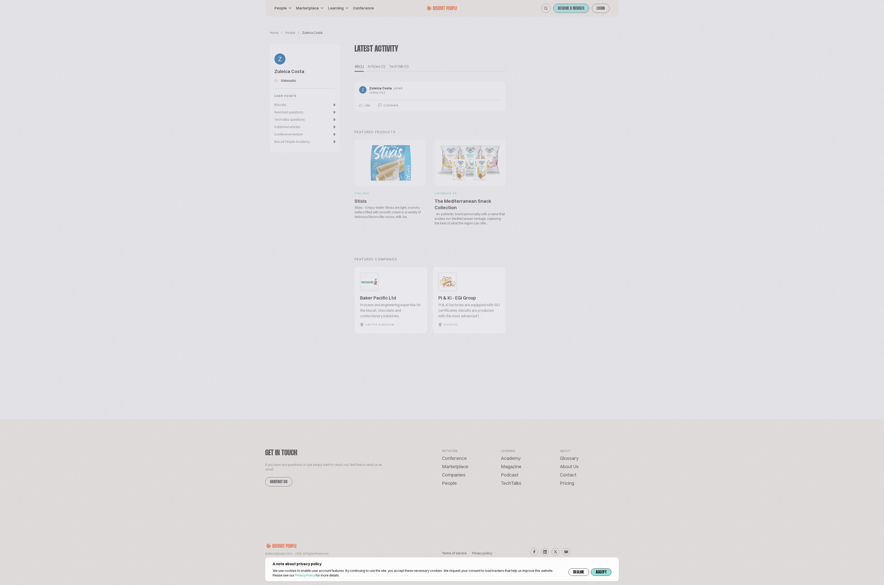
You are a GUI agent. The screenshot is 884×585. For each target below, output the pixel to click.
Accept (601, 572)
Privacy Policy (305, 575)
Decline (578, 572)
